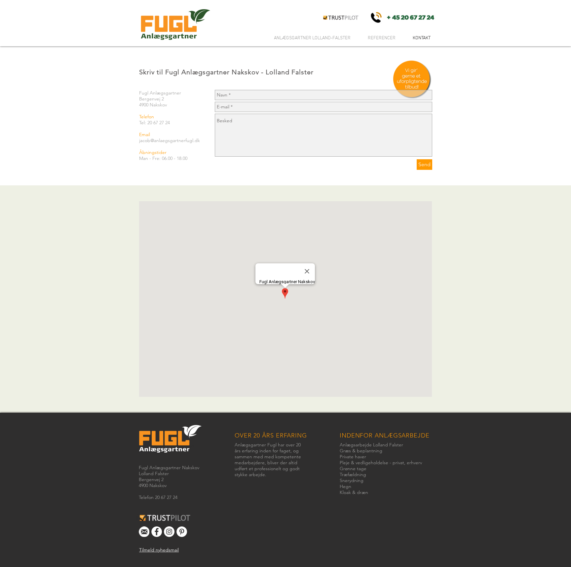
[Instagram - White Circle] (169, 531)
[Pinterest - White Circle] (181, 531)
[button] (159, 550)
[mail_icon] (144, 531)
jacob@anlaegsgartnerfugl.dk (169, 140)
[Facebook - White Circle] (156, 531)
